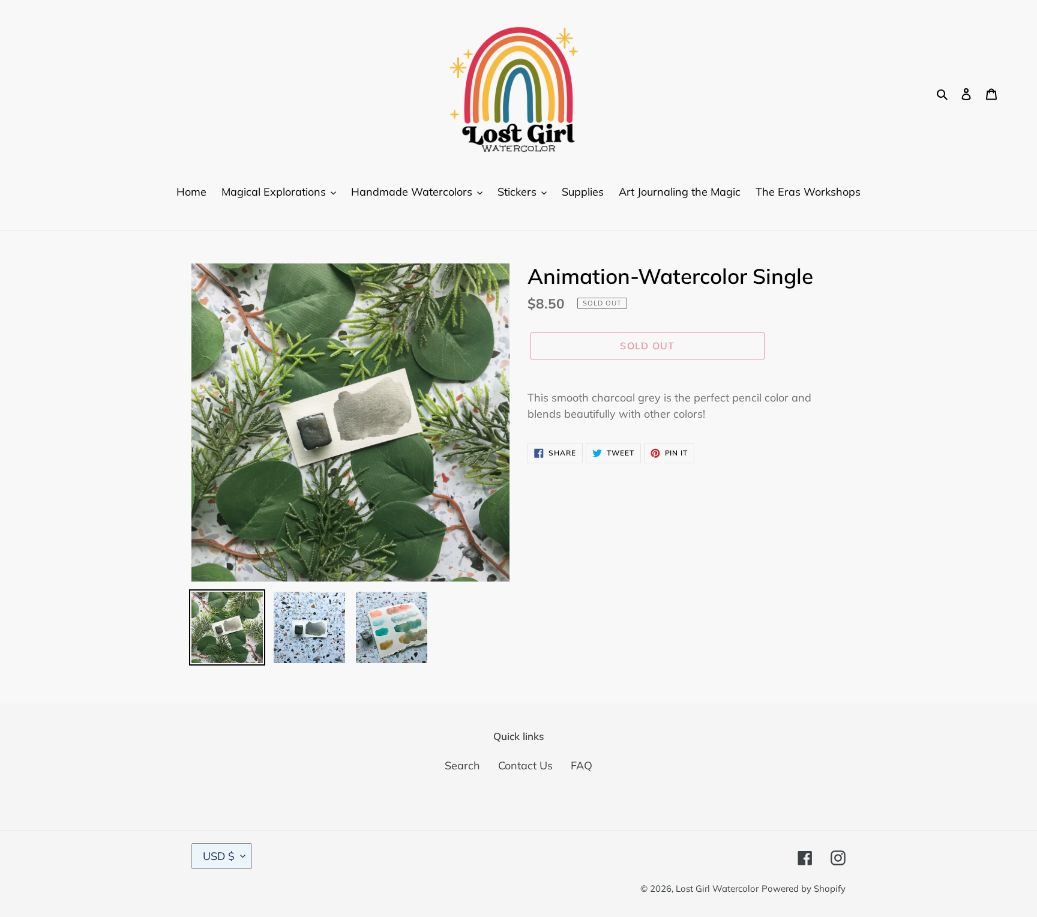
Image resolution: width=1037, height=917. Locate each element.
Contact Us (525, 765)
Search (462, 765)
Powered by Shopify (804, 888)
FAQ (581, 765)
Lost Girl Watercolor (717, 888)
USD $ (219, 856)
